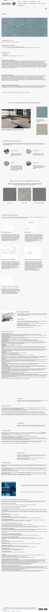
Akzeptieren (41, 609)
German (6, 0)
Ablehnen (45, 609)
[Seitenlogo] (9, 4)
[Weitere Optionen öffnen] (26, 5)
